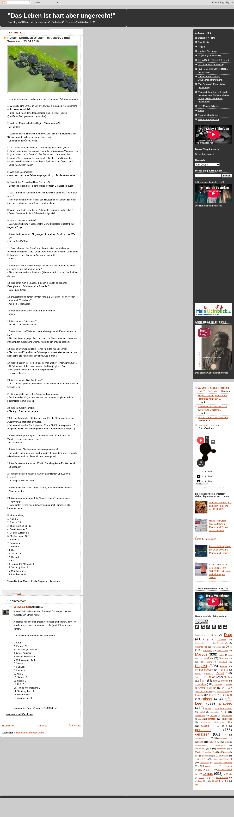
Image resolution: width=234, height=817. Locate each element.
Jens (229, 646)
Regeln (201, 46)
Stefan (211, 676)
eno (222, 722)
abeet (207, 699)
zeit (196, 784)
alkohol (208, 708)
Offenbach (223, 662)
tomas (208, 773)
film (230, 722)
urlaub (201, 778)
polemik (205, 756)
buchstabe (211, 719)
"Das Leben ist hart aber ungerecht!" (61, 15)
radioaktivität (216, 759)
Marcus (201, 654)
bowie (200, 719)
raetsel (228, 759)
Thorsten (200, 684)
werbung (198, 781)
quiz (202, 759)
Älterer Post (75, 725)
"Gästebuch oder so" (208, 115)
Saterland (199, 677)
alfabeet (225, 703)
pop (213, 756)
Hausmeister (201, 647)
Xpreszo (212, 695)
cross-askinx (204, 722)
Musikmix (208, 658)
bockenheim (227, 715)
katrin (201, 742)
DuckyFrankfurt (22, 607)
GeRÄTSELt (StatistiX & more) (213, 60)
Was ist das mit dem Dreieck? (213, 417)
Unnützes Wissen (207, 687)
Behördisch (200, 635)
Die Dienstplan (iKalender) (211, 64)
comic (229, 719)
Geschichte (203, 42)
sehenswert (227, 766)
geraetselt (203, 730)
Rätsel (220, 673)
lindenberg (200, 749)
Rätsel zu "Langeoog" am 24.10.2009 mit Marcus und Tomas (220, 549)
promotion (224, 756)
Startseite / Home (206, 38)
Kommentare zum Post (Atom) (29, 732)
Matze (221, 655)
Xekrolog (199, 695)
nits (199, 752)
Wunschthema (223, 691)
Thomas (224, 681)
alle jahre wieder (223, 708)
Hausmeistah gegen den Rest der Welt (212, 643)
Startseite (42, 725)
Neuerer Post (8, 725)
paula (226, 752)
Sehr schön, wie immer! (209, 425)
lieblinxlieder (221, 745)
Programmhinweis (204, 669)
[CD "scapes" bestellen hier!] (209, 182)
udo (230, 774)
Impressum (216, 647)
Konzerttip (207, 650)
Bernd (214, 635)
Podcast (223, 666)
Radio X (224, 670)
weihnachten (222, 777)
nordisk (208, 752)
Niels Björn (206, 662)
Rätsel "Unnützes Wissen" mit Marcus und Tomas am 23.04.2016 (38, 39)
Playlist (201, 666)
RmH (208, 673)
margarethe (221, 749)
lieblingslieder (200, 745)
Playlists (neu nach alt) (209, 55)
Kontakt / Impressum (208, 119)
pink (197, 756)
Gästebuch (221, 640)
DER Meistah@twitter (208, 106)
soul (200, 769)
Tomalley (218, 684)
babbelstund (200, 715)
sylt (207, 769)
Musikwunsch (225, 658)
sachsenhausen (211, 766)
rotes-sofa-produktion (223, 763)
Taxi (215, 681)
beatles (213, 715)
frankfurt (205, 726)
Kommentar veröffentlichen (19, 714)
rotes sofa (204, 763)
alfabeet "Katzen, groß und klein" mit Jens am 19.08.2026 (220, 505)
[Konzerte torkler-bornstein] (208, 205)
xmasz (215, 781)
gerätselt (202, 734)
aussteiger (215, 712)
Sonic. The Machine (203, 488)
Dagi (228, 634)
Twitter (201, 110)
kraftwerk (212, 742)
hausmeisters (200, 738)
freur (217, 726)
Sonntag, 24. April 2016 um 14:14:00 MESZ (35, 708)
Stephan (228, 677)
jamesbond (222, 738)
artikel (202, 712)
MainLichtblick (222, 650)
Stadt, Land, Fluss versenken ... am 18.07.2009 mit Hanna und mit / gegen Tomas (220, 571)
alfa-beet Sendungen (208, 51)
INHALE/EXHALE (219, 488)
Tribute (229, 684)
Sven (203, 680)
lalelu (227, 742)
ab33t (228, 694)
